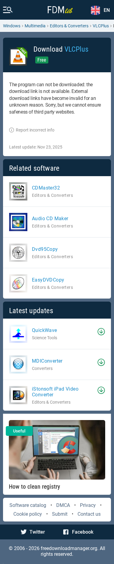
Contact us (89, 514)
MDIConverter (47, 361)
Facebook (82, 532)
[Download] (101, 331)
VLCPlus (101, 26)
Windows (11, 26)
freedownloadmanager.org (69, 548)
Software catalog (27, 505)
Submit (59, 514)
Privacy (88, 505)
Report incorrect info (35, 130)
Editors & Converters (69, 26)
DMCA (63, 505)
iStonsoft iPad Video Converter (55, 392)
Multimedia (35, 26)
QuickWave (44, 330)
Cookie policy (27, 514)
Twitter (37, 532)
